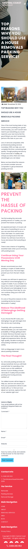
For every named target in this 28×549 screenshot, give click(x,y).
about (3, 390)
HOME (3, 506)
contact (4, 377)
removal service (6, 330)
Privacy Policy (5, 531)
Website (4, 444)
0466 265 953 (15, 546)
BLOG (3, 519)
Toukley (17, 154)
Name (3, 431)
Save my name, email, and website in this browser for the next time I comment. (13, 454)
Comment (5, 411)
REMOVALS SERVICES (8, 513)
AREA (3, 516)
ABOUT (3, 510)
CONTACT (4, 522)
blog (8, 349)
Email (3, 438)
